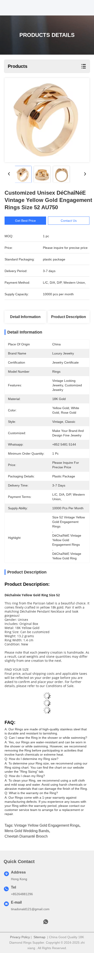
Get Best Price (25, 220)
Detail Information (25, 317)
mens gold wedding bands (27, 831)
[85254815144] (45, 923)
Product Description (68, 317)
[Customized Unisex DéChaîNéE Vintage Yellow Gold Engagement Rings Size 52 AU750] (47, 120)
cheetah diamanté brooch (26, 836)
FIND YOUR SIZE (17, 669)
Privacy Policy (20, 937)
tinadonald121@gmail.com (30, 909)
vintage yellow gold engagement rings (46, 825)
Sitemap (39, 937)
